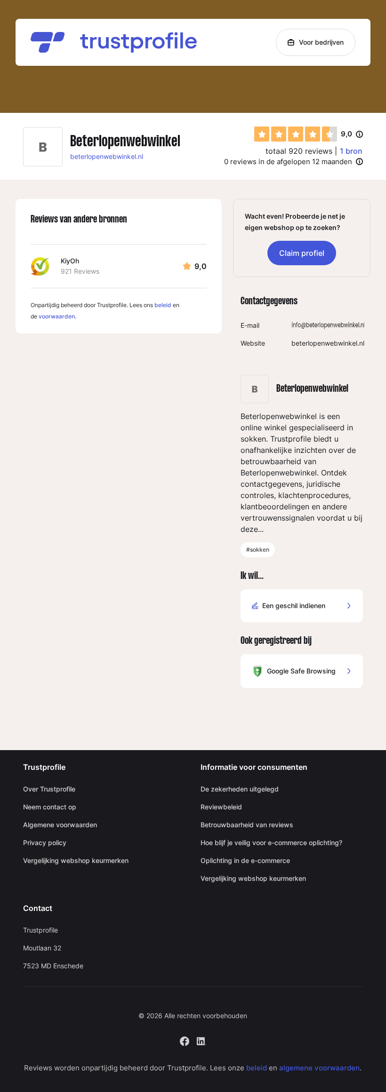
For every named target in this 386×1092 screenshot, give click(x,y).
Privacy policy (44, 843)
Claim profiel (301, 253)
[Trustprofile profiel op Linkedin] (201, 1040)
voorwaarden (57, 316)
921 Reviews (80, 271)
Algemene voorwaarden (60, 825)
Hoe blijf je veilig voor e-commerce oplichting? (271, 843)
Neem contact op (49, 807)
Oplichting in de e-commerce (245, 860)
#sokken (257, 549)
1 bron (351, 151)
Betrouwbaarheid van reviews (247, 825)
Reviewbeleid (221, 807)
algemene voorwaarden (319, 1067)
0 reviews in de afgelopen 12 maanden (288, 161)
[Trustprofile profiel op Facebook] (184, 1040)
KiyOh (70, 261)
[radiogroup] (295, 134)
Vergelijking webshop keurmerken (76, 860)
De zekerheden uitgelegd (240, 789)
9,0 (352, 134)
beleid (162, 305)
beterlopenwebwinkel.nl (106, 156)
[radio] (261, 134)
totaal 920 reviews (298, 151)
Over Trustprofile (49, 789)
